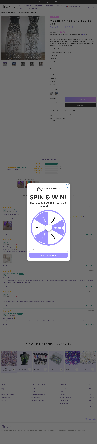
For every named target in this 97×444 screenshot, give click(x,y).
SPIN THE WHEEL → (48, 255)
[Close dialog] (67, 185)
